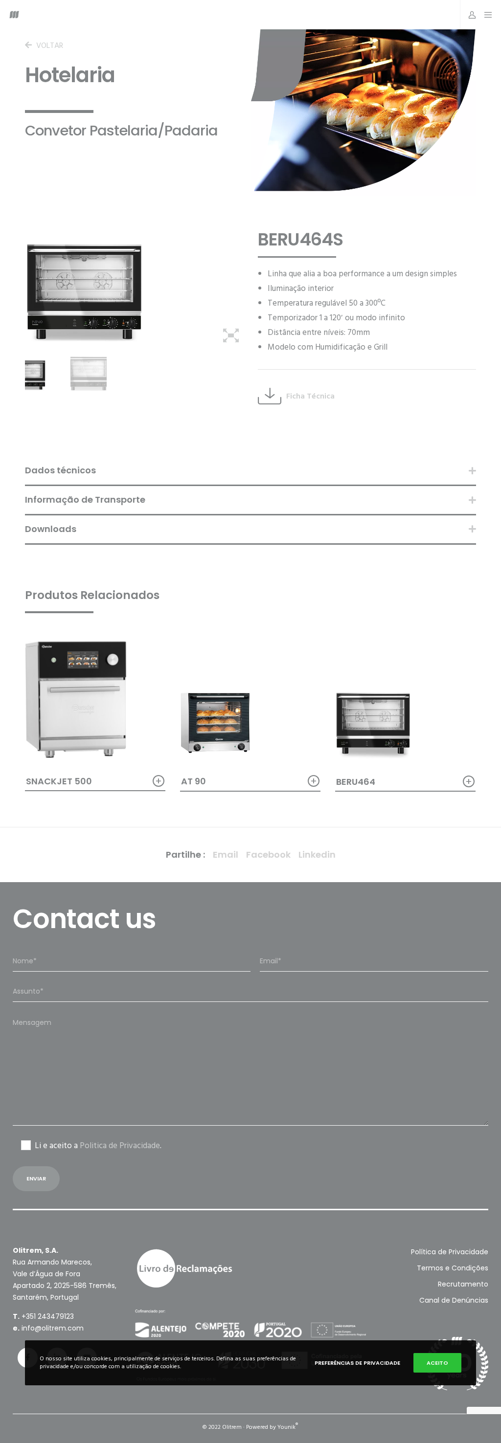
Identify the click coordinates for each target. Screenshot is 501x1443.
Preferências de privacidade (357, 1363)
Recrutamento (463, 1284)
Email (225, 854)
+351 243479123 (48, 1316)
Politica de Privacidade (120, 1146)
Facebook (268, 854)
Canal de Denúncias (453, 1300)
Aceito (437, 1363)
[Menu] (485, 14)
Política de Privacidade (449, 1252)
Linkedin (317, 854)
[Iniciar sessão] (468, 14)
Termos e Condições (452, 1268)
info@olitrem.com (53, 1328)
